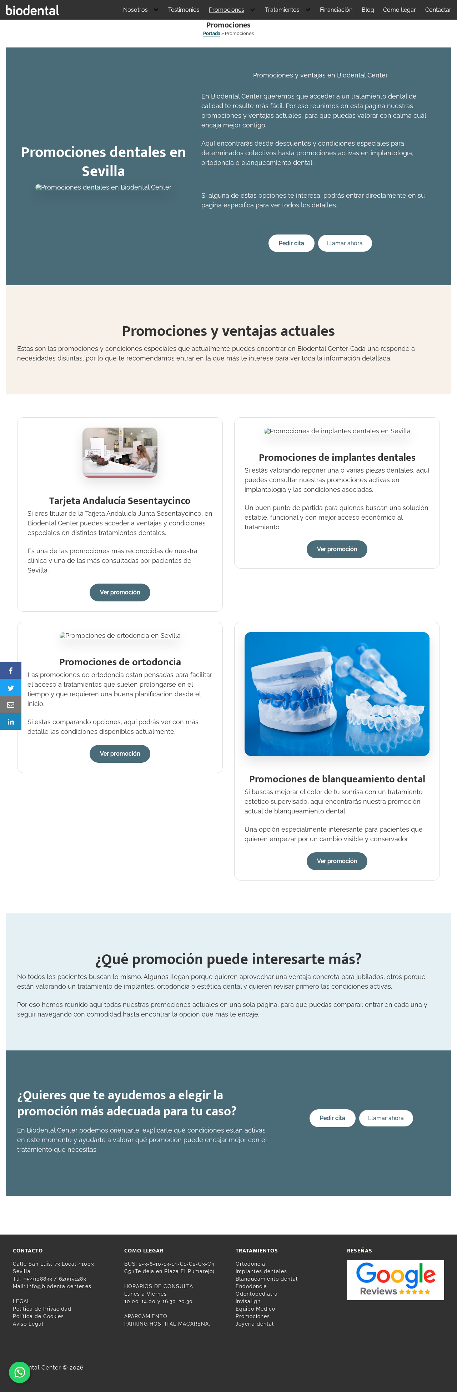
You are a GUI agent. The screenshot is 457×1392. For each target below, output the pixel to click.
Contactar (438, 9)
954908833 (38, 1279)
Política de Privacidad (42, 1309)
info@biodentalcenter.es (59, 1286)
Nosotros (135, 9)
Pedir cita (291, 243)
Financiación (336, 9)
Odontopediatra (257, 1294)
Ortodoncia (250, 1264)
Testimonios (184, 9)
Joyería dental (255, 1324)
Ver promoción (120, 592)
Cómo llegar (399, 9)
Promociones (226, 9)
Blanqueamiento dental (267, 1279)
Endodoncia (251, 1286)
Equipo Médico (255, 1309)
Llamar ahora (345, 243)
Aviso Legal (28, 1324)
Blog (368, 9)
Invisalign (248, 1301)
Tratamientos (282, 9)
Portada (211, 33)
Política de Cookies (38, 1316)
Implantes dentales (261, 1271)
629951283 (72, 1279)
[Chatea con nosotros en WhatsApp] (19, 1372)
